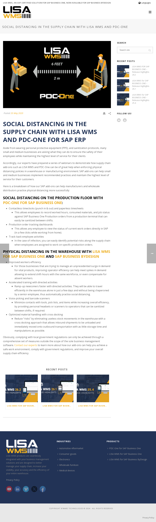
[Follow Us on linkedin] (119, 120)
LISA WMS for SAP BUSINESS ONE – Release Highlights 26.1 (58, 406)
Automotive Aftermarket (71, 448)
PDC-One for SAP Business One (32, 202)
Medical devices (67, 470)
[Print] (104, 113)
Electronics (64, 459)
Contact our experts (25, 345)
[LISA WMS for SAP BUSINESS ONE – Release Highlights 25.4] (93, 388)
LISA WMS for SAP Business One (125, 453)
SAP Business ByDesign (77, 256)
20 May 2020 (17, 113)
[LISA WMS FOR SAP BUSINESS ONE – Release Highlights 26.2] (21, 388)
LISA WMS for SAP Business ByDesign (128, 459)
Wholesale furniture (68, 465)
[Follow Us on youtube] (125, 120)
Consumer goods (67, 453)
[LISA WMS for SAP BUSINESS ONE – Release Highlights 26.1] (57, 388)
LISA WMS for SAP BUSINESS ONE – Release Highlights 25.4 (93, 406)
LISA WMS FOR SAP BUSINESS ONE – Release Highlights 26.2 (22, 406)
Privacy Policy (13, 479)
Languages (146, 3)
